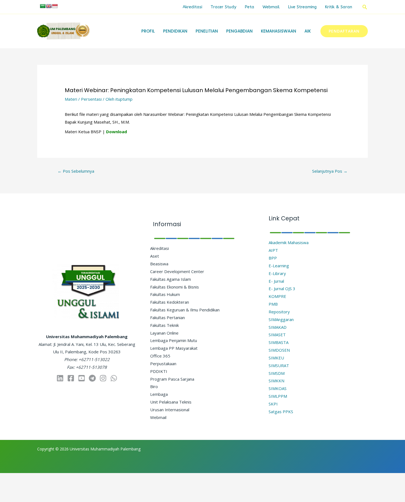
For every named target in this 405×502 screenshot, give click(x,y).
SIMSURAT (279, 365)
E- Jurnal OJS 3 (282, 288)
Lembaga (159, 394)
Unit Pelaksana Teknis (170, 402)
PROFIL (148, 31)
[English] (49, 6)
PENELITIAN (207, 31)
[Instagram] (103, 378)
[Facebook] (70, 378)
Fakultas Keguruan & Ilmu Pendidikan (185, 310)
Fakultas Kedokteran (169, 302)
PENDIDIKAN (175, 31)
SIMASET (277, 334)
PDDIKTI (158, 371)
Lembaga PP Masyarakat (174, 348)
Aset (154, 256)
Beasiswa (159, 263)
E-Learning (279, 265)
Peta (249, 6)
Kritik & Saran (338, 6)
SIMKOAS (278, 388)
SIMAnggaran (281, 319)
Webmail (271, 6)
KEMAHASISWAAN (278, 31)
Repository (279, 311)
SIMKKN (276, 380)
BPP (273, 258)
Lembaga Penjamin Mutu (173, 340)
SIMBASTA (278, 342)
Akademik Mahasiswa (289, 242)
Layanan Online (164, 333)
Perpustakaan (163, 363)
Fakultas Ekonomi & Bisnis (174, 287)
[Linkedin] (60, 378)
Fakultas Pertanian (167, 317)
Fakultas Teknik (164, 325)
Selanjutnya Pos (329, 171)
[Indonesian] (55, 6)
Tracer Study (223, 6)
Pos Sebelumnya (76, 171)
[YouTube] (81, 378)
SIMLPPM (278, 396)
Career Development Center (177, 271)
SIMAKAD (278, 327)
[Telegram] (92, 378)
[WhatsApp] (113, 378)
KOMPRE (277, 296)
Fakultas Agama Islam (170, 279)
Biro (154, 386)
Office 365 (160, 356)
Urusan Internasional (169, 409)
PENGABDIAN (239, 31)
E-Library (277, 273)
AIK (307, 31)
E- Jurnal (276, 281)
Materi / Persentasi (83, 99)
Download (116, 131)
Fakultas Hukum (165, 294)
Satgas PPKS (281, 411)
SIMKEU (276, 358)
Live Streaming (302, 6)
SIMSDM (277, 373)
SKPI (273, 404)
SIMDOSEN (279, 350)
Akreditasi (192, 6)
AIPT (273, 250)
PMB (273, 304)
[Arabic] (42, 6)
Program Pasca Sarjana (172, 379)
